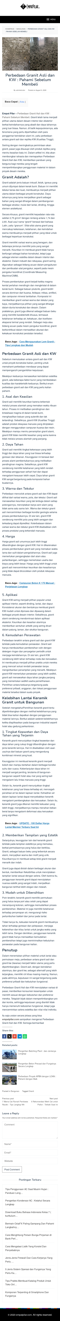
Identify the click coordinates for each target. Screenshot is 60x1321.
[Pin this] (14, 1036)
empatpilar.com (10, 1019)
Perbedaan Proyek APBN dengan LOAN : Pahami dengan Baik (37, 1077)
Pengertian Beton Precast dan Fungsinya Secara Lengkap (37, 1065)
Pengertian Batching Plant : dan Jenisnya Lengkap (37, 1052)
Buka (22, 101)
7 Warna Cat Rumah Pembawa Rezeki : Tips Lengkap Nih (15, 1101)
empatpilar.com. (24, 1314)
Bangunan (15, 1091)
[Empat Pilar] (30, 6)
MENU (53, 19)
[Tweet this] (9, 1036)
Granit (31, 1091)
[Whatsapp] (25, 1036)
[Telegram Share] (19, 1036)
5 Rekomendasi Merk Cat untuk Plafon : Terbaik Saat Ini (44, 1101)
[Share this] (4, 1036)
